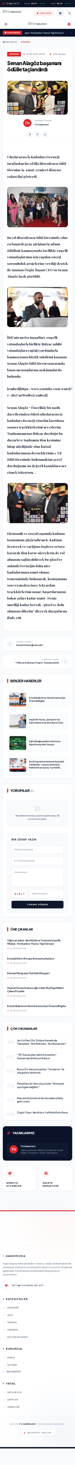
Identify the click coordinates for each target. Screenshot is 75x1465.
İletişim (12, 1365)
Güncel (12, 1322)
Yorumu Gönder (37, 904)
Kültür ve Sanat (17, 1337)
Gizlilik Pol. (15, 1392)
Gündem (25, 42)
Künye (11, 1357)
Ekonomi (13, 1307)
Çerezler (13, 1407)
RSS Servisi (13, 1371)
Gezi (10, 1315)
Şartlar (12, 1399)
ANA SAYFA (11, 42)
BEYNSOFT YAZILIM (39, 1433)
